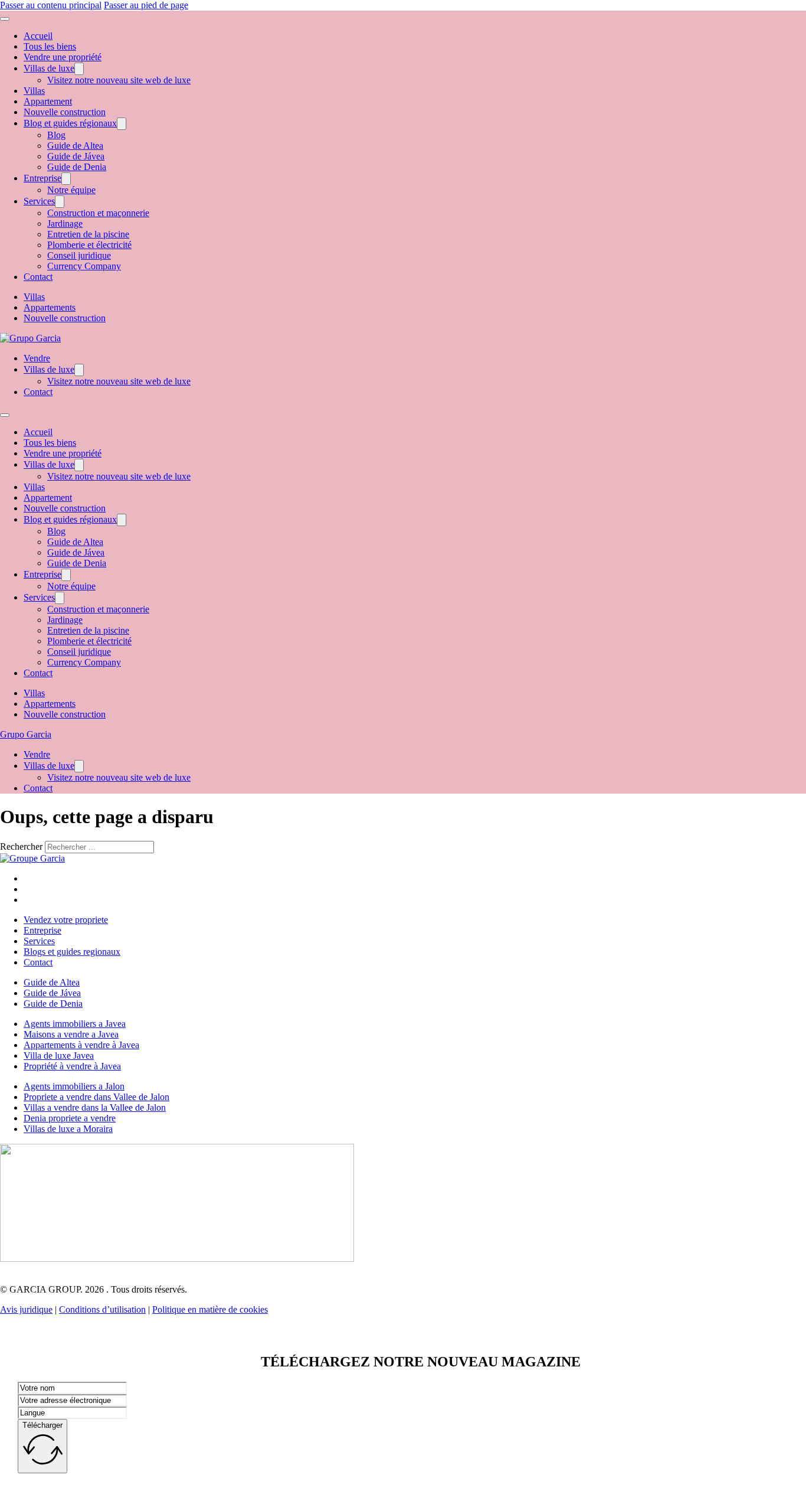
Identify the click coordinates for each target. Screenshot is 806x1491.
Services (39, 201)
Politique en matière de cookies (210, 1309)
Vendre (37, 358)
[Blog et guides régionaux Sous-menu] (121, 124)
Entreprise (42, 178)
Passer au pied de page (146, 5)
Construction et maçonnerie (98, 213)
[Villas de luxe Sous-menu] (79, 69)
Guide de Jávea (75, 156)
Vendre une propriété (62, 57)
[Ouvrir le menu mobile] (4, 19)
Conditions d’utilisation (102, 1309)
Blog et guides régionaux (70, 123)
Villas (34, 91)
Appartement (48, 101)
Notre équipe (71, 190)
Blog (56, 135)
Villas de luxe (49, 68)
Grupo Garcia (25, 734)
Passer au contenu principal (50, 5)
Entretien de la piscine (88, 234)
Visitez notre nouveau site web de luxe (119, 80)
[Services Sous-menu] (59, 201)
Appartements (50, 307)
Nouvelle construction (65, 112)
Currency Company (84, 266)
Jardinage (65, 223)
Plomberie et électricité (89, 245)
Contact (38, 277)
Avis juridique (26, 1309)
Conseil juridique (79, 255)
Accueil (38, 36)
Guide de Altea (75, 146)
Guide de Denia (76, 167)
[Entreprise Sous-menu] (66, 178)
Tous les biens (50, 46)
